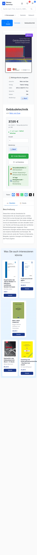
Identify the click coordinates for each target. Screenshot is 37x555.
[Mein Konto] (22, 3)
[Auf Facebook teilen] (13, 194)
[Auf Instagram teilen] (17, 194)
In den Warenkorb (20, 156)
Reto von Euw (14, 113)
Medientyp (11, 145)
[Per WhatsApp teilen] (21, 194)
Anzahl (10, 137)
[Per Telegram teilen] (26, 194)
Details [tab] (23, 203)
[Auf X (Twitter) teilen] (30, 194)
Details (10, 295)
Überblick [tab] (11, 203)
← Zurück (8, 23)
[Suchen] (31, 9)
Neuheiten (23, 15)
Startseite (17, 23)
